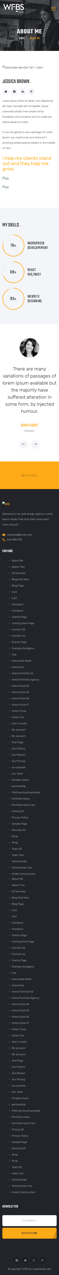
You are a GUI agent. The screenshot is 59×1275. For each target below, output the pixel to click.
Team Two (18, 855)
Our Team (17, 773)
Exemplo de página (23, 648)
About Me (17, 560)
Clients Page (19, 616)
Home (22, 38)
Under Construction (23, 873)
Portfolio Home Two (23, 804)
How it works (19, 723)
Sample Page (19, 823)
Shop (15, 836)
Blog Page (18, 585)
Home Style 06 (20, 698)
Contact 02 (18, 629)
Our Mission (18, 754)
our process (18, 767)
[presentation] (23, 444)
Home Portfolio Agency (25, 679)
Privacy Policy (20, 817)
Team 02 (17, 848)
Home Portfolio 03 (22, 673)
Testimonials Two (22, 867)
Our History (18, 748)
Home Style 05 (20, 692)
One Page (17, 742)
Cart (14, 591)
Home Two (18, 717)
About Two (18, 566)
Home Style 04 (20, 685)
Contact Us (18, 635)
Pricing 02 (18, 811)
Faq (14, 654)
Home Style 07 (20, 704)
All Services (18, 573)
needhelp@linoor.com (19, 534)
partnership (18, 786)
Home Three (19, 710)
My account (19, 729)
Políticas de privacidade (26, 792)
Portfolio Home (21, 798)
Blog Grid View (20, 579)
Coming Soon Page (23, 623)
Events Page (19, 642)
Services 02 (19, 830)
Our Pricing (18, 761)
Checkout (17, 604)
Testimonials (19, 861)
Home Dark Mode (21, 660)
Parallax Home (20, 779)
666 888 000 (14, 539)
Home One (18, 667)
